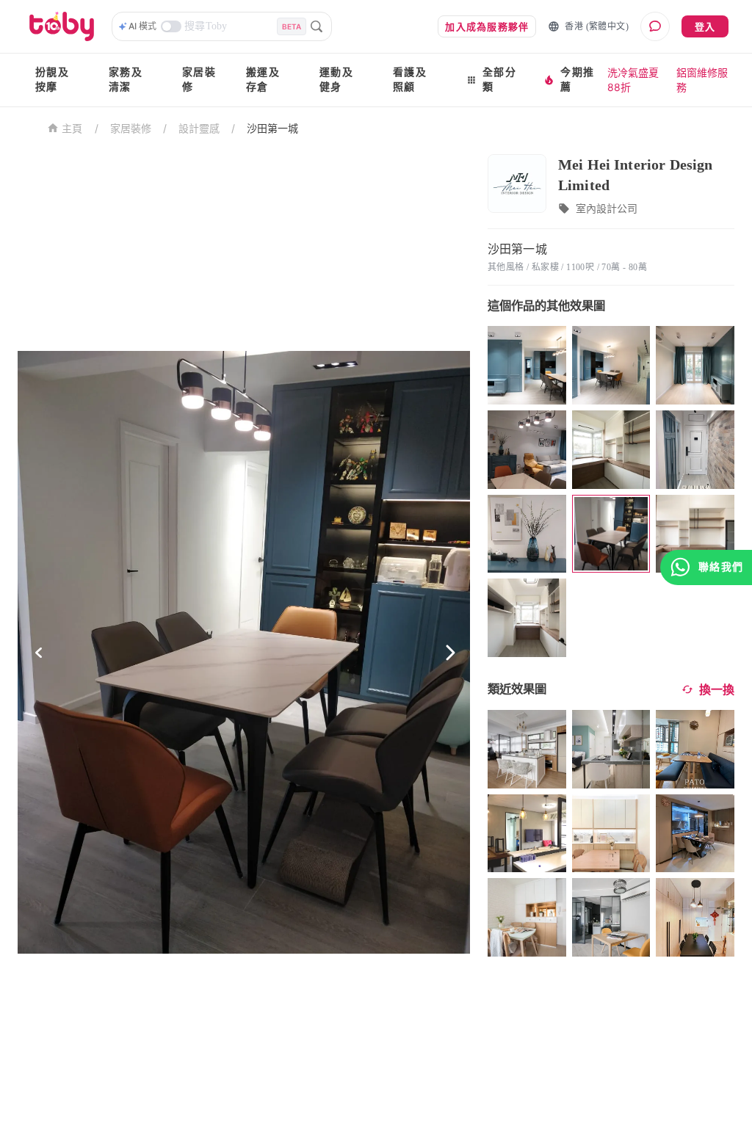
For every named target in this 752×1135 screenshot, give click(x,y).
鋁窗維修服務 (702, 79)
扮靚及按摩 (52, 80)
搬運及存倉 (263, 80)
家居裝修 (199, 80)
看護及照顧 (410, 80)
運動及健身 (336, 80)
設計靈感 (199, 128)
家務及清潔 (125, 80)
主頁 (72, 128)
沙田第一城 (272, 128)
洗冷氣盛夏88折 (633, 79)
